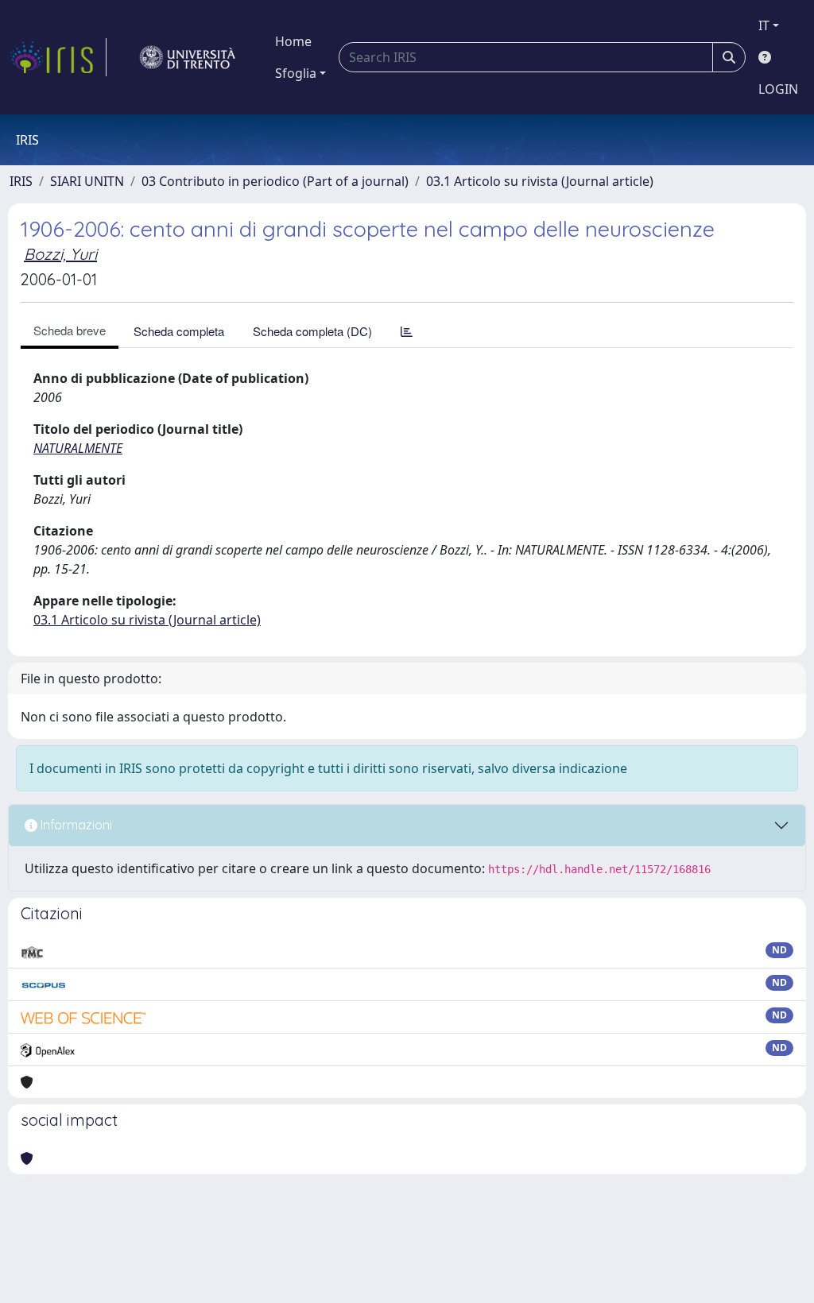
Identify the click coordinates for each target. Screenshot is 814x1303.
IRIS (21, 181)
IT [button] (763, 25)
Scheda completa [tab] (179, 331)
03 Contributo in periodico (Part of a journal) (275, 181)
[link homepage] (58, 57)
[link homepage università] (187, 57)
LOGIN (778, 89)
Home (293, 41)
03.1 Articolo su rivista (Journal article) (539, 181)
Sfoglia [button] (295, 73)
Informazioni (74, 825)
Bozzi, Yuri (60, 254)
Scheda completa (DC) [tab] (312, 331)
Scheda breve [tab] (69, 330)
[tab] (406, 330)
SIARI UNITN (87, 181)
